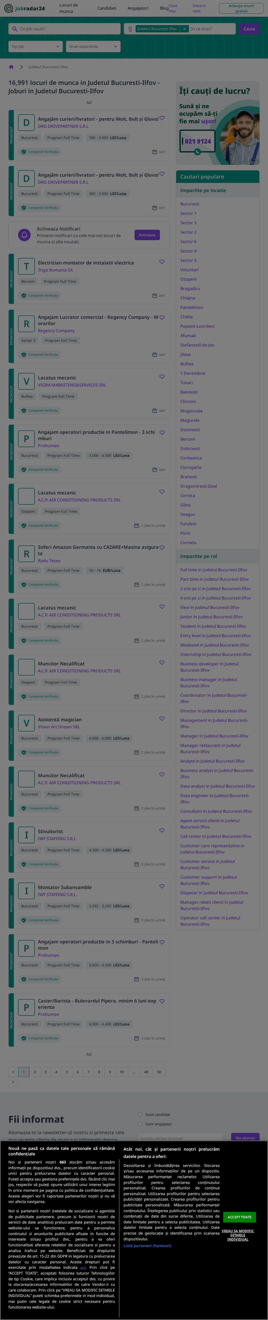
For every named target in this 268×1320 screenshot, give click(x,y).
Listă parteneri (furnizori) (147, 1245)
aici (82, 1267)
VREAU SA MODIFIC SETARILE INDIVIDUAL (238, 1235)
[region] (134, 1230)
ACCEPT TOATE (240, 1217)
